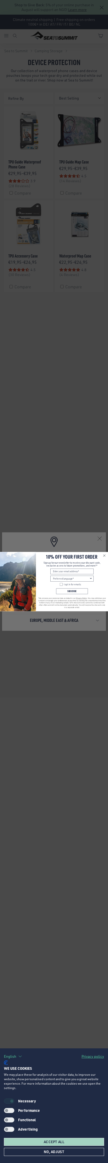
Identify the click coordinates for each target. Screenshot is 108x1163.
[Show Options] (90, 578)
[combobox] (71, 578)
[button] (13, 1056)
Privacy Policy (81, 598)
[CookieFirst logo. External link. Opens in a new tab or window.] (6, 1062)
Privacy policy (93, 1056)
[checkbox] (9, 1110)
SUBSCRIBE (72, 591)
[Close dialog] (104, 555)
